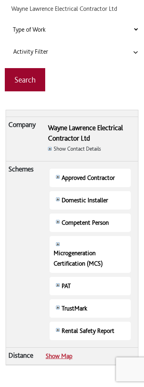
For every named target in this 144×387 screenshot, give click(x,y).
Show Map (59, 356)
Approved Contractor (88, 177)
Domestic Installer (85, 200)
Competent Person (85, 222)
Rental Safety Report (88, 331)
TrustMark (74, 308)
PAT (66, 286)
